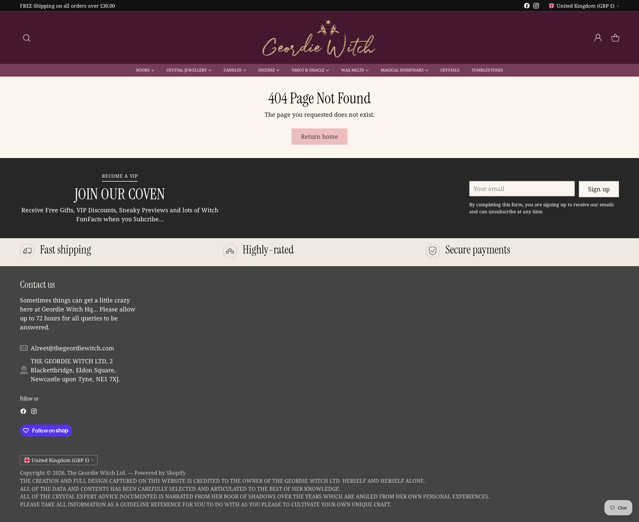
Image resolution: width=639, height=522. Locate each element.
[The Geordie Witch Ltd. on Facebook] (527, 6)
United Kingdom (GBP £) (585, 5)
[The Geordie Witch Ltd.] (319, 38)
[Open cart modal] (615, 38)
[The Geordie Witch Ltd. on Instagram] (536, 6)
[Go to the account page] (598, 38)
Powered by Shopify (160, 472)
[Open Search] (26, 38)
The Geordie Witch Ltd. (96, 472)
